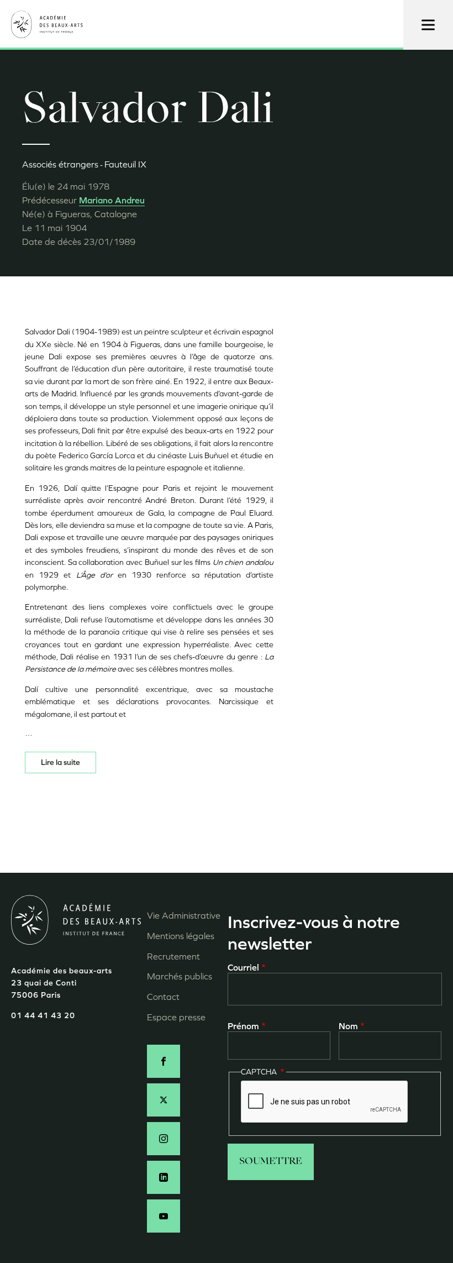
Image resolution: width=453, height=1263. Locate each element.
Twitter (163, 1100)
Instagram (163, 1138)
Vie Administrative (183, 915)
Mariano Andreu (112, 200)
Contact (163, 997)
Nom (348, 1026)
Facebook (163, 1061)
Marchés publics (179, 976)
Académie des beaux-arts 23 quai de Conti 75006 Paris (61, 983)
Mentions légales (180, 936)
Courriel (243, 967)
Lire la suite (60, 762)
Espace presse (176, 1017)
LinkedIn (163, 1177)
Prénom (243, 1026)
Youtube (163, 1216)
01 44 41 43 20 (43, 1015)
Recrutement (173, 956)
